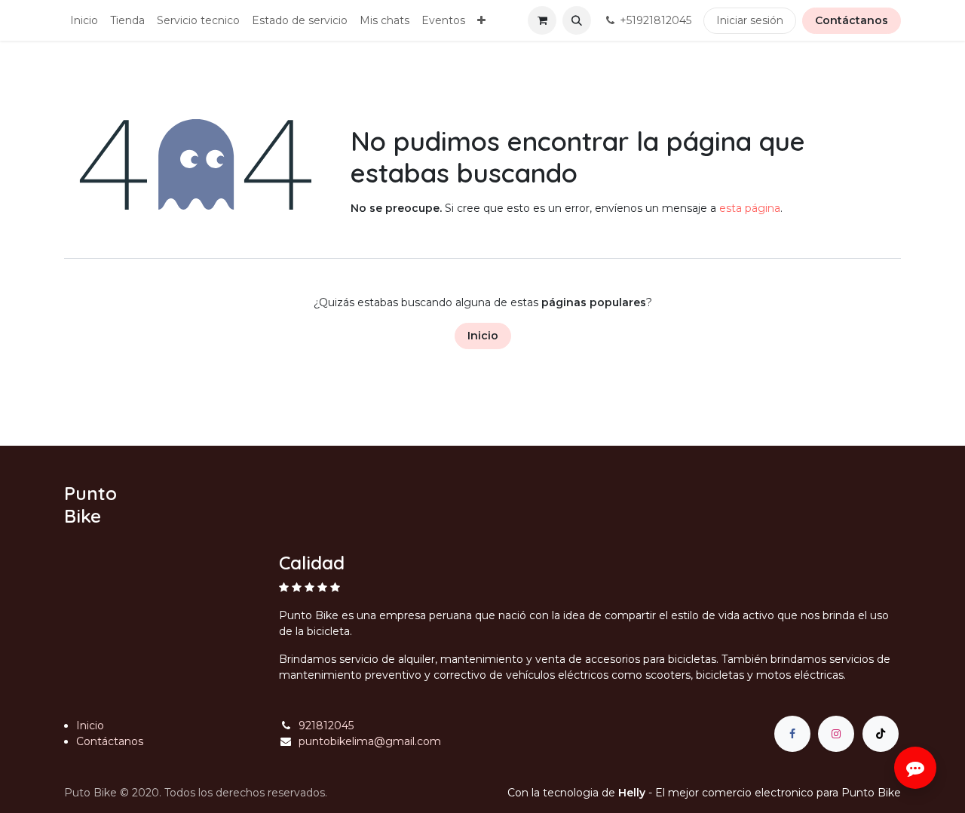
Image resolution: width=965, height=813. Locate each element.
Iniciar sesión (749, 20)
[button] (576, 20)
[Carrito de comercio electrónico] (542, 20)
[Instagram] (836, 734)
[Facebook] (792, 734)
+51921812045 (655, 20)
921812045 (326, 725)
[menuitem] (84, 21)
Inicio (482, 335)
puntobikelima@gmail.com (370, 741)
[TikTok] (880, 734)
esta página (749, 208)
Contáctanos (851, 20)
